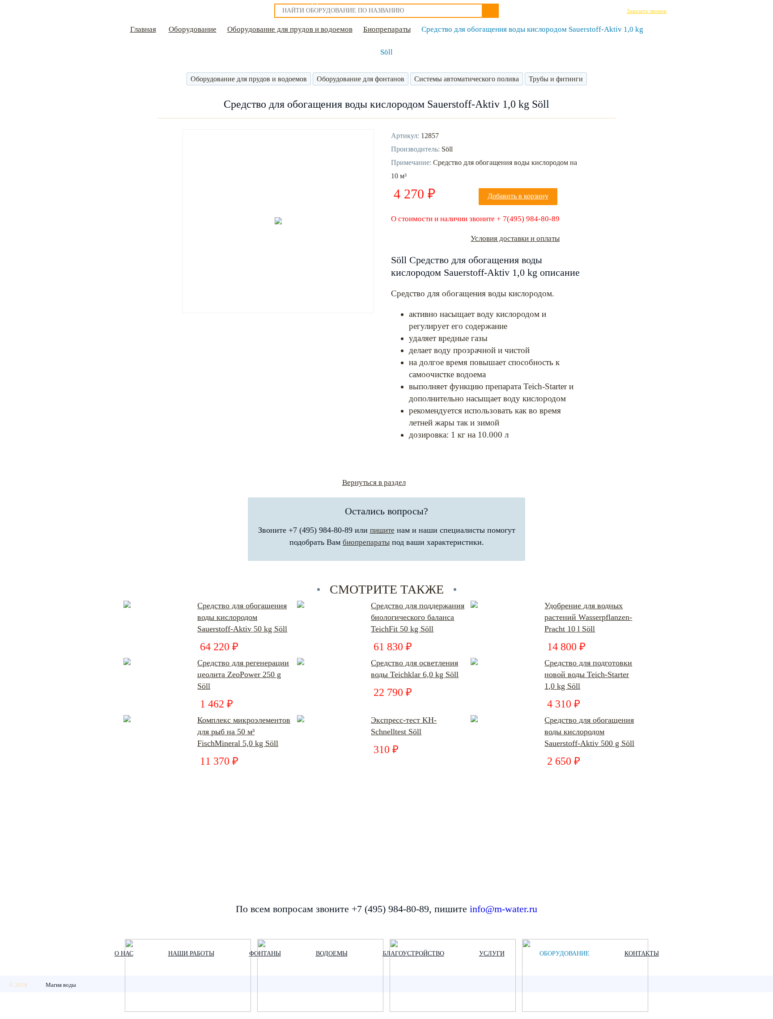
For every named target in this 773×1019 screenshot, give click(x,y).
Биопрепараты (387, 29)
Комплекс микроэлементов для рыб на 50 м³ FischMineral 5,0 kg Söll (243, 732)
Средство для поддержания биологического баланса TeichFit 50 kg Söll (417, 617)
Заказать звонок (647, 11)
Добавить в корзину (518, 196)
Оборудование (193, 29)
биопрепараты (366, 542)
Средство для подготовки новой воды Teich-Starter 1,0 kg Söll (588, 674)
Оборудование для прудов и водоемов (290, 29)
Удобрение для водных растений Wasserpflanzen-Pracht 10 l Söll (588, 617)
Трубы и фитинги (556, 79)
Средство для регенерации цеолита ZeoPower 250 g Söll (243, 674)
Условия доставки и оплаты (515, 238)
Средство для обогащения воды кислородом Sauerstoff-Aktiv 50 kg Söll (242, 617)
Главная (143, 29)
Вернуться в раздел (374, 482)
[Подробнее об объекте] (188, 976)
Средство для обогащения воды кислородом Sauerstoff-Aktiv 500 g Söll (589, 732)
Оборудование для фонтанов (360, 79)
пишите (382, 530)
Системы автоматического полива (466, 79)
